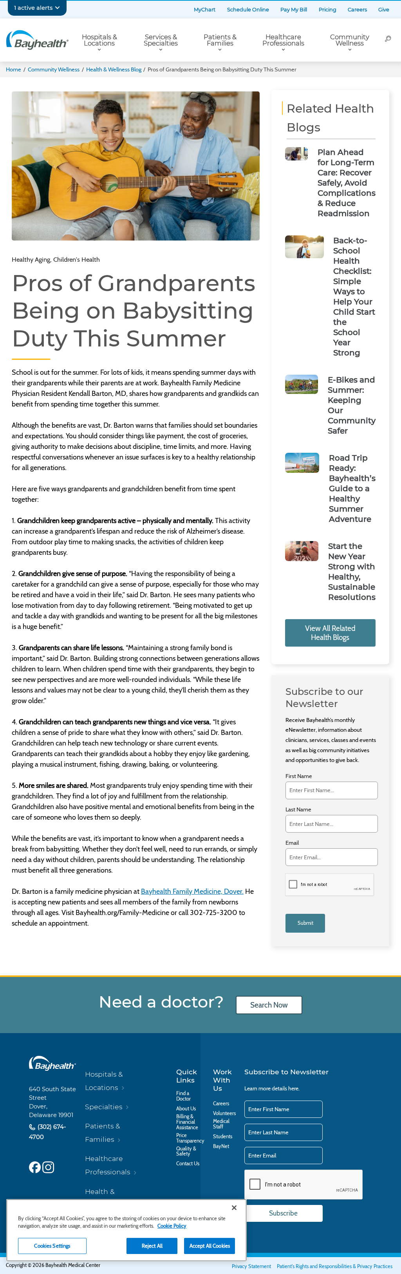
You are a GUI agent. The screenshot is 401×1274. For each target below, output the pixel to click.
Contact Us (187, 1163)
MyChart (204, 10)
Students (222, 1136)
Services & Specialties (161, 40)
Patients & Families (220, 40)
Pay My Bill (293, 10)
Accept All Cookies (210, 1246)
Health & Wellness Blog (113, 69)
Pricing (327, 10)
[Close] (234, 1207)
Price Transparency (190, 1138)
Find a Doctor (183, 1096)
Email (292, 843)
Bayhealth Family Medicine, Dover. (192, 891)
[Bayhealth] (37, 40)
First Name (298, 776)
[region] (126, 1230)
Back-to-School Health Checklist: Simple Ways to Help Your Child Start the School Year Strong (354, 296)
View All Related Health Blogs (330, 633)
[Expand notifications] (57, 8)
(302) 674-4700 (47, 1131)
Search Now (269, 1005)
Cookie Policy (171, 1226)
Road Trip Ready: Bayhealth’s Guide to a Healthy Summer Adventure (352, 488)
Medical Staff (221, 1124)
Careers (357, 10)
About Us (186, 1109)
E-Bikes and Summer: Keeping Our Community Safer (352, 405)
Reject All (152, 1246)
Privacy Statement (251, 1266)
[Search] (388, 40)
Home (13, 69)
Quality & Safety (186, 1151)
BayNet (221, 1146)
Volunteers (224, 1113)
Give (383, 10)
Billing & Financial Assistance (187, 1122)
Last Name (298, 809)
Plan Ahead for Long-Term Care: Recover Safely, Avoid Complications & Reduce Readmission (347, 183)
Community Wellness (349, 40)
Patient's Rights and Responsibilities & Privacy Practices (334, 1266)
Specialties (103, 1107)
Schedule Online (248, 10)
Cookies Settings (52, 1246)
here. (294, 1088)
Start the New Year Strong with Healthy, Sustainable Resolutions (352, 571)
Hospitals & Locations (99, 40)
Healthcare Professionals (283, 40)
